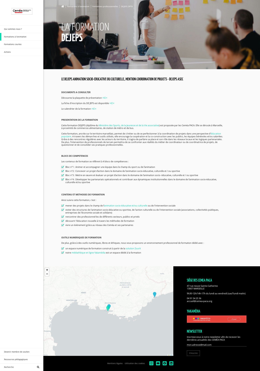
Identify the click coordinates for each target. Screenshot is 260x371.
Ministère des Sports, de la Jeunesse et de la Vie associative (129, 125)
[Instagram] (151, 364)
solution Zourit (133, 248)
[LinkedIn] (171, 364)
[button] (108, 308)
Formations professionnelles (105, 6)
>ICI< (104, 97)
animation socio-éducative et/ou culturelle (125, 205)
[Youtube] (157, 364)
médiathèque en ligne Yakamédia (88, 252)
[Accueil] (63, 6)
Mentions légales (115, 363)
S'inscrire (193, 353)
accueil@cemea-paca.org (199, 301)
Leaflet (171, 355)
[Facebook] (164, 364)
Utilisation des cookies (135, 363)
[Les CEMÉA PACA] (21, 12)
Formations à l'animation (78, 6)
